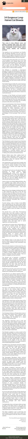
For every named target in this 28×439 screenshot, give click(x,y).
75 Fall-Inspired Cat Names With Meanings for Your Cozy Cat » (20, 429)
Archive (10, 437)
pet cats (24, 421)
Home (7, 437)
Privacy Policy (15, 437)
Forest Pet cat (23, 420)
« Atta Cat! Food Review (6, 428)
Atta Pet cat (23, 419)
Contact (20, 437)
